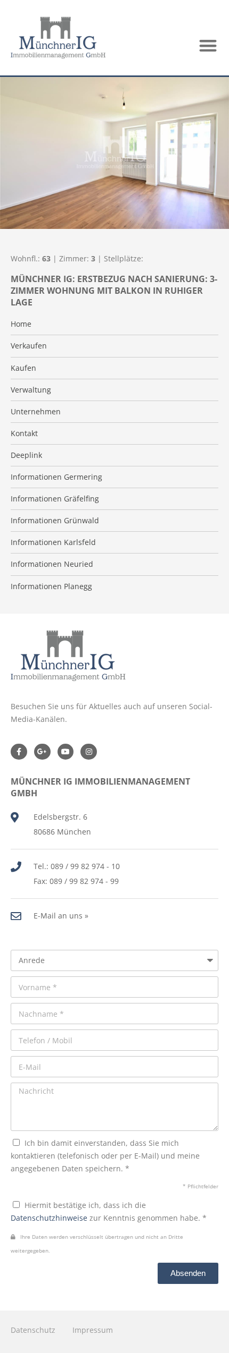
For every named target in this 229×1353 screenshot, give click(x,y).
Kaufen (23, 368)
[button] (208, 45)
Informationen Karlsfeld (53, 542)
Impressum (92, 1330)
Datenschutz (33, 1330)
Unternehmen (36, 411)
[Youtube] (66, 752)
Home (21, 324)
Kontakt (24, 433)
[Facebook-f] (19, 752)
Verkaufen (29, 346)
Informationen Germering (56, 477)
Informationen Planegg (51, 586)
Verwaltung (31, 390)
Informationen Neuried (52, 564)
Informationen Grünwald (55, 520)
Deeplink (26, 455)
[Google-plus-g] (42, 752)
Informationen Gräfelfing (55, 499)
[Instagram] (88, 752)
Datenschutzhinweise (49, 1218)
